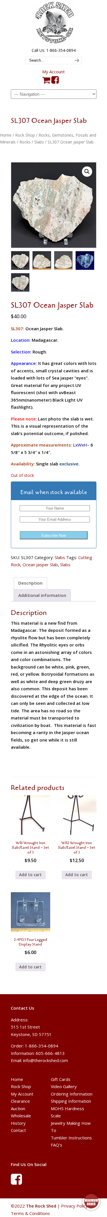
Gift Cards (60, 1079)
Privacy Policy (74, 1206)
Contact (18, 1130)
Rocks (25, 142)
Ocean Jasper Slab (40, 564)
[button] (87, 171)
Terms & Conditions (30, 1213)
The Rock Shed (53, 23)
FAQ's (56, 1145)
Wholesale (21, 1115)
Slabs (39, 142)
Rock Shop (25, 135)
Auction (18, 1108)
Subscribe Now (53, 535)
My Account (53, 71)
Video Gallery (64, 1086)
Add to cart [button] (30, 874)
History (18, 1123)
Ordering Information (71, 1094)
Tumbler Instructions (71, 1138)
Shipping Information (71, 1101)
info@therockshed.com (45, 1060)
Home (5, 135)
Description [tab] (30, 583)
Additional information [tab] (42, 595)
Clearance (20, 1101)
